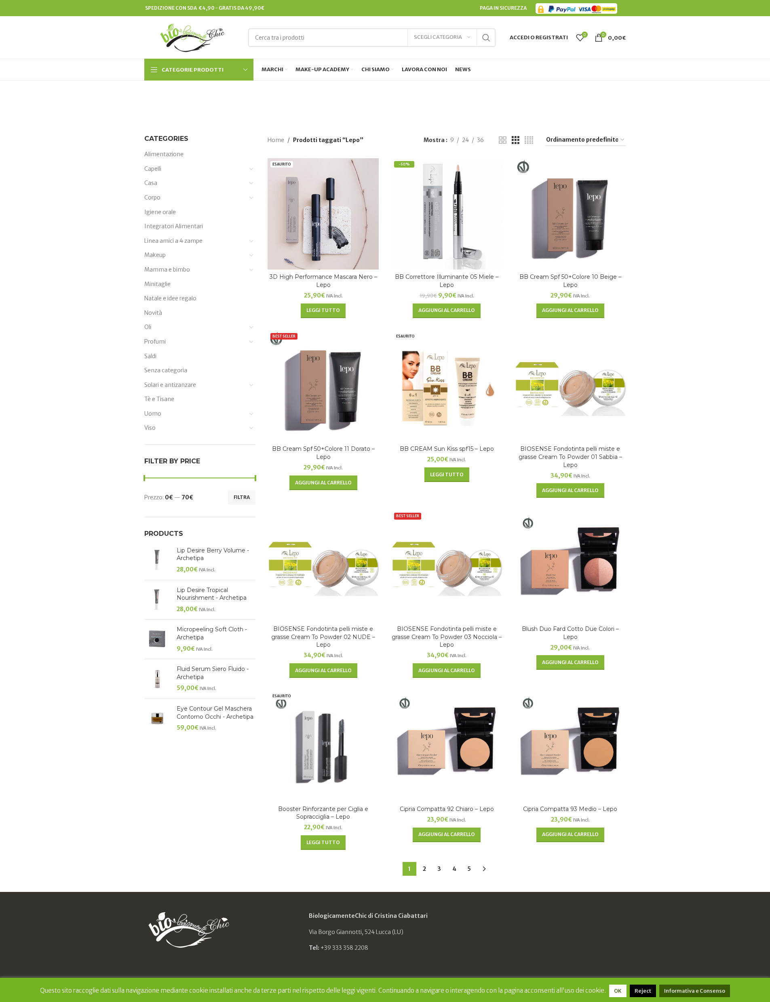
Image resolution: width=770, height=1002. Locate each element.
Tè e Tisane (159, 399)
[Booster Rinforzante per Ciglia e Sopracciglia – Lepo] (323, 746)
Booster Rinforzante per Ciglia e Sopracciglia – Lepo (323, 813)
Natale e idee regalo (170, 298)
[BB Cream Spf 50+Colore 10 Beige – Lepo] (570, 214)
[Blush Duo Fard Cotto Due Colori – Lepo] (570, 566)
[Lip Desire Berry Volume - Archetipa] (157, 560)
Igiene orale (160, 212)
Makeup (155, 255)
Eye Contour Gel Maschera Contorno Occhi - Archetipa (215, 712)
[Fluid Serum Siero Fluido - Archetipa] (157, 678)
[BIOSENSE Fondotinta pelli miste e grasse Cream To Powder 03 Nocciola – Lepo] (447, 566)
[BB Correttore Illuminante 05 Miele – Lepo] (447, 214)
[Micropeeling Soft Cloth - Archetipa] (157, 639)
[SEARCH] (486, 37)
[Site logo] (192, 36)
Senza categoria (165, 370)
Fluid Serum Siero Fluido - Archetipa (213, 673)
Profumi (155, 341)
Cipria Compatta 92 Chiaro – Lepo (447, 809)
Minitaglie (157, 284)
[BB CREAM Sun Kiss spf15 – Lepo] (447, 386)
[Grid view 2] (502, 140)
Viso (150, 427)
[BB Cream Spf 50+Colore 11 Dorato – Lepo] (323, 386)
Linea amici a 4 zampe (173, 240)
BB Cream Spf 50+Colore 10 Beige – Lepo (570, 281)
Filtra (242, 497)
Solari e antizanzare (170, 384)
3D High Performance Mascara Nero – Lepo (323, 281)
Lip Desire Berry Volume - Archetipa (213, 554)
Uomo (152, 413)
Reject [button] (643, 990)
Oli (147, 327)
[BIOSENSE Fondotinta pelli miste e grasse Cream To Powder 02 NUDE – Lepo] (323, 566)
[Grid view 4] (529, 140)
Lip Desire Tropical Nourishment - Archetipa (212, 594)
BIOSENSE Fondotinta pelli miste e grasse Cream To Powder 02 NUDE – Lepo (323, 636)
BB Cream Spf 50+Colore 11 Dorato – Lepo (323, 453)
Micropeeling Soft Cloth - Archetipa (212, 633)
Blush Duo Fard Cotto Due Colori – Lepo (570, 633)
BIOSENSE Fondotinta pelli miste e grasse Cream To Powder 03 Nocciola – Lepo (447, 636)
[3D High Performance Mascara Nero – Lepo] (323, 214)
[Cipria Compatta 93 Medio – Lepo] (570, 746)
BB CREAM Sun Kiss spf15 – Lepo (447, 448)
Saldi (150, 356)
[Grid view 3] (515, 140)
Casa (150, 183)
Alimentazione (164, 154)
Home (276, 140)
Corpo (152, 197)
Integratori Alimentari (173, 226)
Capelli (152, 168)
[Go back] (352, 99)
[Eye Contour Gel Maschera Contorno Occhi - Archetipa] (157, 718)
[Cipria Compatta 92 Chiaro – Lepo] (447, 746)
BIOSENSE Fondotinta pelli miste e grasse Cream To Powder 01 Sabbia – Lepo (570, 456)
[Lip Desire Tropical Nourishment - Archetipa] (157, 600)
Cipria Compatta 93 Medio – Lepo (570, 809)
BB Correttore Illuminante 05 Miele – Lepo (446, 281)
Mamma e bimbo (167, 269)
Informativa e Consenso (694, 990)
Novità (153, 312)
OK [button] (618, 990)
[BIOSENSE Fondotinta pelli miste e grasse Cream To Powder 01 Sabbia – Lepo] (570, 386)
